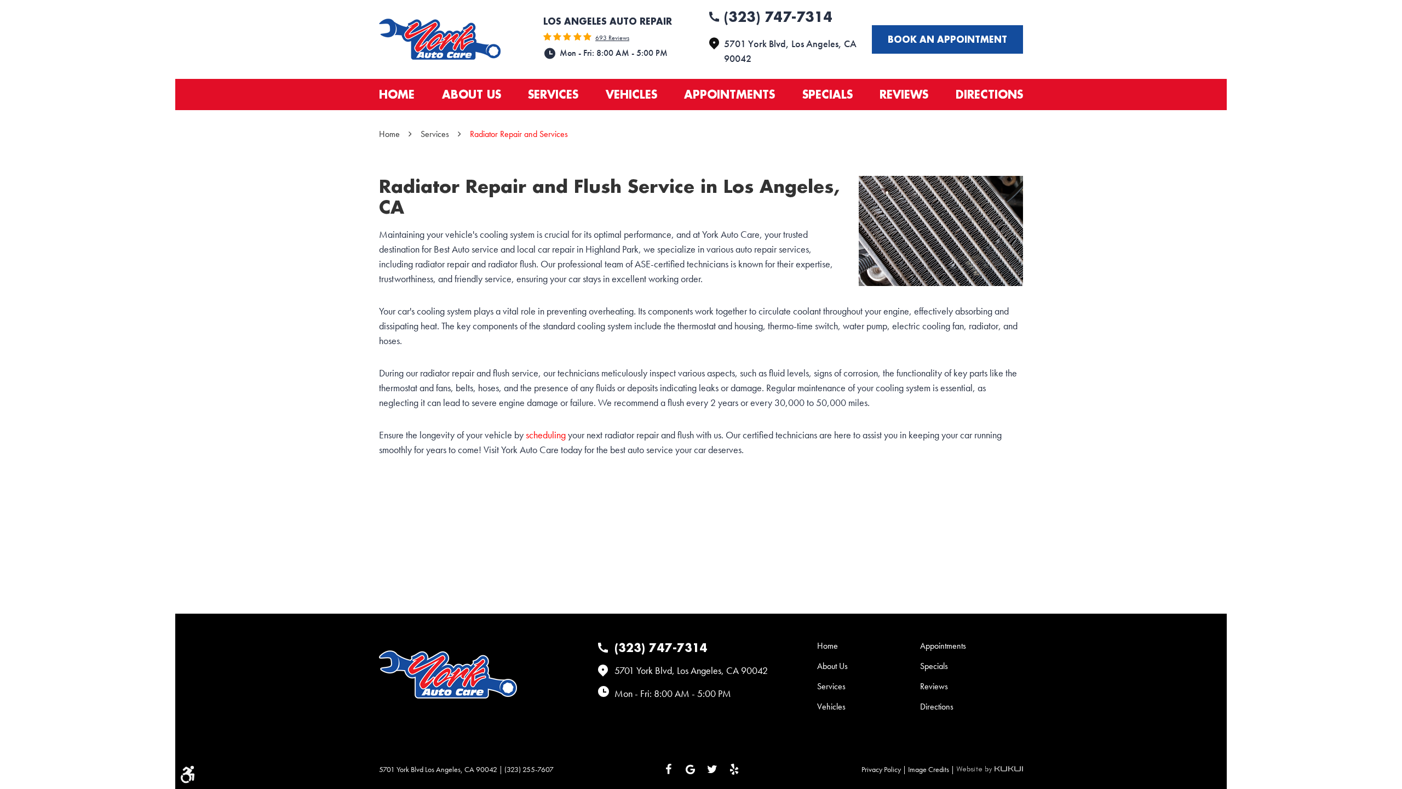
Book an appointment (947, 39)
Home (397, 94)
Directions (989, 94)
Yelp (734, 769)
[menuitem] (397, 94)
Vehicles (631, 94)
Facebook (668, 769)
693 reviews (612, 38)
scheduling (546, 434)
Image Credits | (932, 769)
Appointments (729, 94)
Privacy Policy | (884, 769)
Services (553, 94)
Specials (827, 94)
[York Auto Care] (440, 39)
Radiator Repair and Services (519, 134)
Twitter (712, 769)
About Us (471, 94)
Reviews (904, 94)
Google (690, 769)
